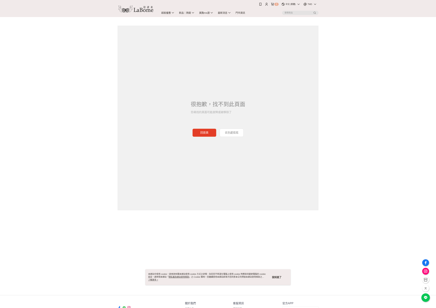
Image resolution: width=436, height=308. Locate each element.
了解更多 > (153, 280)
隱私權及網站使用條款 (179, 277)
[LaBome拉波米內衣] (136, 8)
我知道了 (277, 277)
